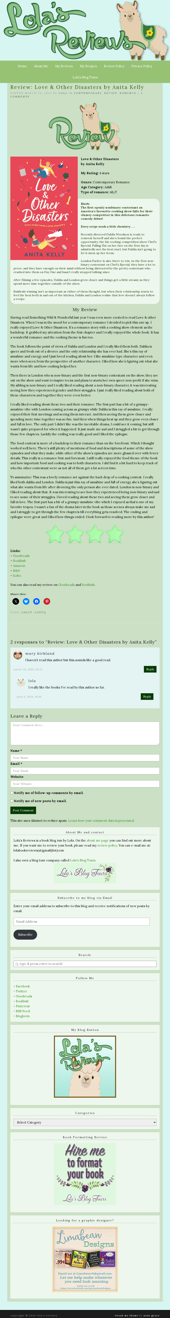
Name (16, 751)
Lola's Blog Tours (82, 860)
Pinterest (23, 1006)
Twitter (21, 991)
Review (110, 93)
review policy (107, 845)
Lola (63, 93)
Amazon (19, 566)
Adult (27, 612)
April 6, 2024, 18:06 (29, 696)
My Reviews (64, 66)
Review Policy (114, 66)
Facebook (23, 986)
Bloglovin (23, 1016)
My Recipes (88, 66)
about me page (98, 840)
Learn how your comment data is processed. (101, 821)
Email (16, 764)
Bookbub (19, 561)
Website (16, 777)
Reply (150, 669)
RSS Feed (23, 1011)
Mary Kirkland (40, 653)
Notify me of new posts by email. (40, 801)
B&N (16, 571)
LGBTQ (40, 612)
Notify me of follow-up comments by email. (49, 793)
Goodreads (21, 556)
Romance (128, 93)
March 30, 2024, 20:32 (27, 669)
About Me (41, 66)
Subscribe (25, 935)
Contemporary (88, 93)
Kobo (17, 576)
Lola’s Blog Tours (85, 77)
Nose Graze (152, 1315)
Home (22, 66)
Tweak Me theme (126, 1315)
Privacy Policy (141, 66)
